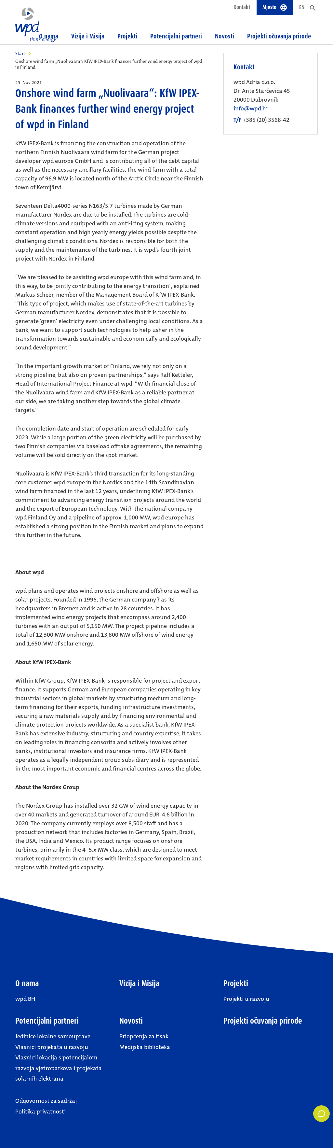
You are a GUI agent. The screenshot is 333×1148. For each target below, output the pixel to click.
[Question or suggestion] (321, 1113)
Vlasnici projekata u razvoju (51, 1047)
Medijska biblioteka (144, 1047)
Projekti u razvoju (246, 999)
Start (20, 53)
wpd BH (25, 999)
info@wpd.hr (250, 108)
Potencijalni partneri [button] (176, 36)
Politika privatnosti (40, 1111)
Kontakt (241, 7)
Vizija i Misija (87, 36)
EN (302, 7)
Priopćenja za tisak (143, 1036)
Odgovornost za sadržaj (46, 1101)
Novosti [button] (224, 36)
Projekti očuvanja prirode (279, 36)
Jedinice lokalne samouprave (52, 1036)
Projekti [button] (127, 36)
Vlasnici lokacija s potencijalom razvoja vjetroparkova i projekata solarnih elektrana (58, 1068)
